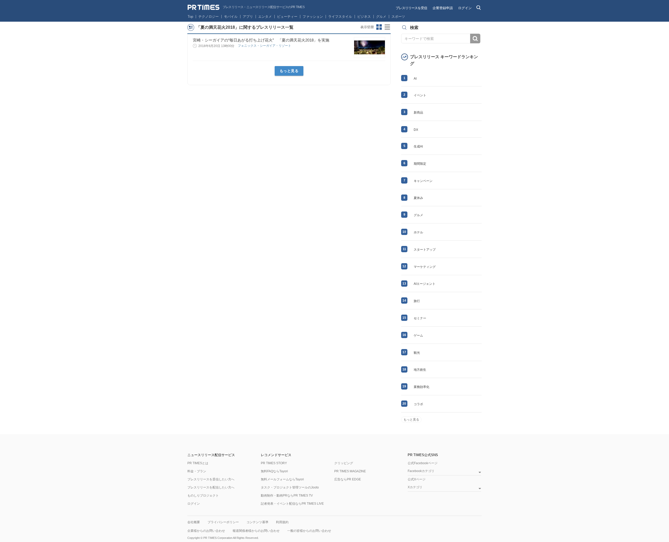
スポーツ (398, 16)
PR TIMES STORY (274, 463)
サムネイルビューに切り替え (379, 27)
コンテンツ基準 (257, 522)
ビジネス (364, 16)
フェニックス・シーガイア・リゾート (265, 46)
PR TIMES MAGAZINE (350, 471)
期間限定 (420, 164)
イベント (420, 95)
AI (415, 78)
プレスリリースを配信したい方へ (210, 487)
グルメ (381, 16)
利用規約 (282, 522)
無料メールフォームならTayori (282, 479)
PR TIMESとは (197, 463)
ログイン (465, 8)
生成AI (418, 146)
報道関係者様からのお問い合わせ (256, 531)
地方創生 (420, 370)
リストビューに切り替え (387, 27)
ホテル (418, 232)
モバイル (231, 16)
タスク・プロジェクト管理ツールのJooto (290, 487)
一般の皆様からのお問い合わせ (309, 531)
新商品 (418, 112)
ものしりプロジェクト (203, 495)
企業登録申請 (442, 8)
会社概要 (193, 522)
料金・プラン (196, 471)
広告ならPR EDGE (347, 479)
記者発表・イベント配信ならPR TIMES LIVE (292, 503)
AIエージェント (424, 284)
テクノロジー (208, 16)
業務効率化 (421, 387)
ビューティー (287, 16)
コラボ (418, 404)
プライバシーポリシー (223, 522)
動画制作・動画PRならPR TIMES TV (287, 495)
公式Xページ (416, 479)
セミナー (420, 318)
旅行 (417, 301)
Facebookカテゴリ (421, 471)
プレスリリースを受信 (411, 8)
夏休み (418, 198)
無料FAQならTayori (274, 471)
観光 (417, 353)
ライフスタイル (340, 16)
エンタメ (265, 16)
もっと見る (289, 71)
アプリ (248, 16)
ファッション (313, 16)
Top (190, 16)
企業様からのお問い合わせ (206, 531)
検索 (475, 38)
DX (416, 130)
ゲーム (418, 335)
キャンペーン (423, 181)
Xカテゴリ (415, 487)
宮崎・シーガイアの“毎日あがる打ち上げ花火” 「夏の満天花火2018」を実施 (261, 40)
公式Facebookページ (422, 463)
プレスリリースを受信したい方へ (210, 479)
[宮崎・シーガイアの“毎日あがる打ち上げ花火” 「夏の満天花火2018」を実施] (369, 47)
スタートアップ (425, 249)
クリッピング (343, 463)
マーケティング (425, 267)
